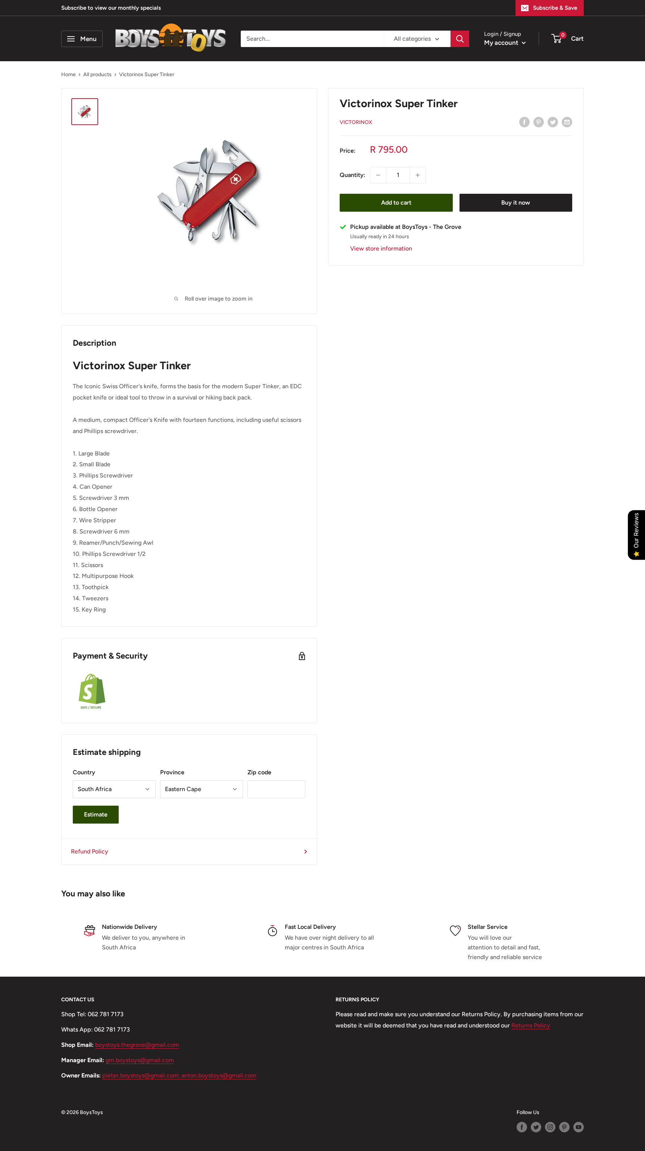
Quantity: (352, 174)
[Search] (460, 39)
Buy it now (515, 202)
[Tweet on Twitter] (553, 121)
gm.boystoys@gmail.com (140, 1060)
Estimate (96, 814)
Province (172, 772)
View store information (381, 248)
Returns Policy (530, 1025)
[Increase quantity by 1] (418, 175)
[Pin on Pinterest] (538, 121)
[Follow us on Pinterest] (564, 1127)
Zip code (259, 772)
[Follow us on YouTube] (578, 1127)
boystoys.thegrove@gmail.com (137, 1044)
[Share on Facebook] (524, 121)
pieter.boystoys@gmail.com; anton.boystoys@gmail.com (179, 1075)
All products (97, 74)
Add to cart (396, 202)
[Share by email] (567, 121)
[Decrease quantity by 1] (378, 175)
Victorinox (356, 122)
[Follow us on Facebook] (522, 1127)
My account (502, 42)
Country (84, 772)
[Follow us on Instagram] (550, 1127)
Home (68, 74)
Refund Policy (89, 851)
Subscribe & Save (555, 7)
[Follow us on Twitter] (536, 1127)
